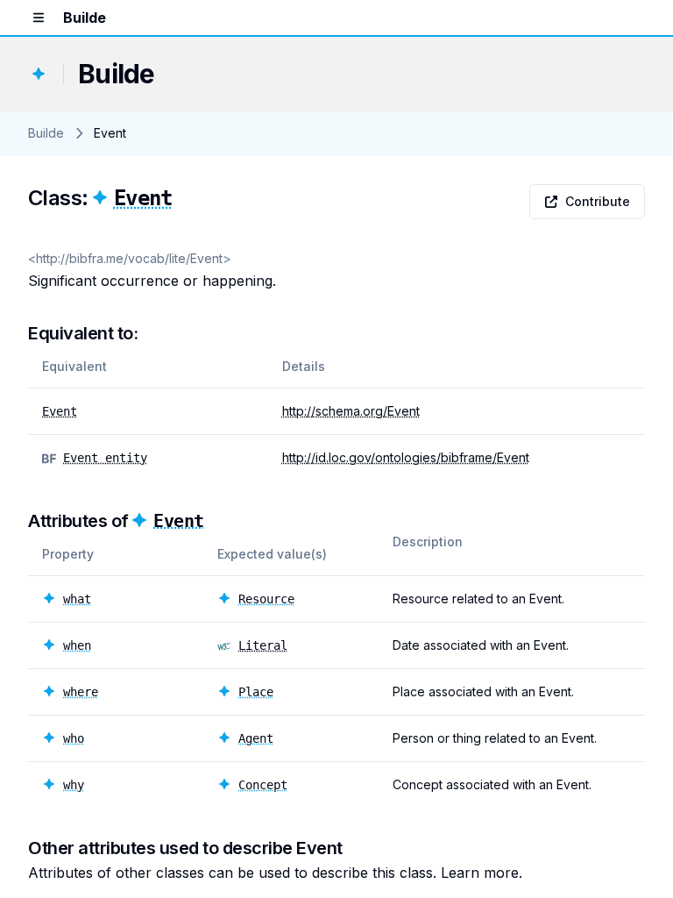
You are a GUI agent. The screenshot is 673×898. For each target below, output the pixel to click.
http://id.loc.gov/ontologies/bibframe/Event (405, 457)
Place (255, 692)
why (73, 785)
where (80, 692)
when (77, 645)
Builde (46, 132)
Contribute (597, 201)
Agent (255, 738)
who (73, 738)
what (77, 599)
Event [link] (110, 132)
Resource (266, 599)
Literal (262, 645)
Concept (262, 785)
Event (143, 198)
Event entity (105, 458)
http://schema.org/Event (351, 410)
